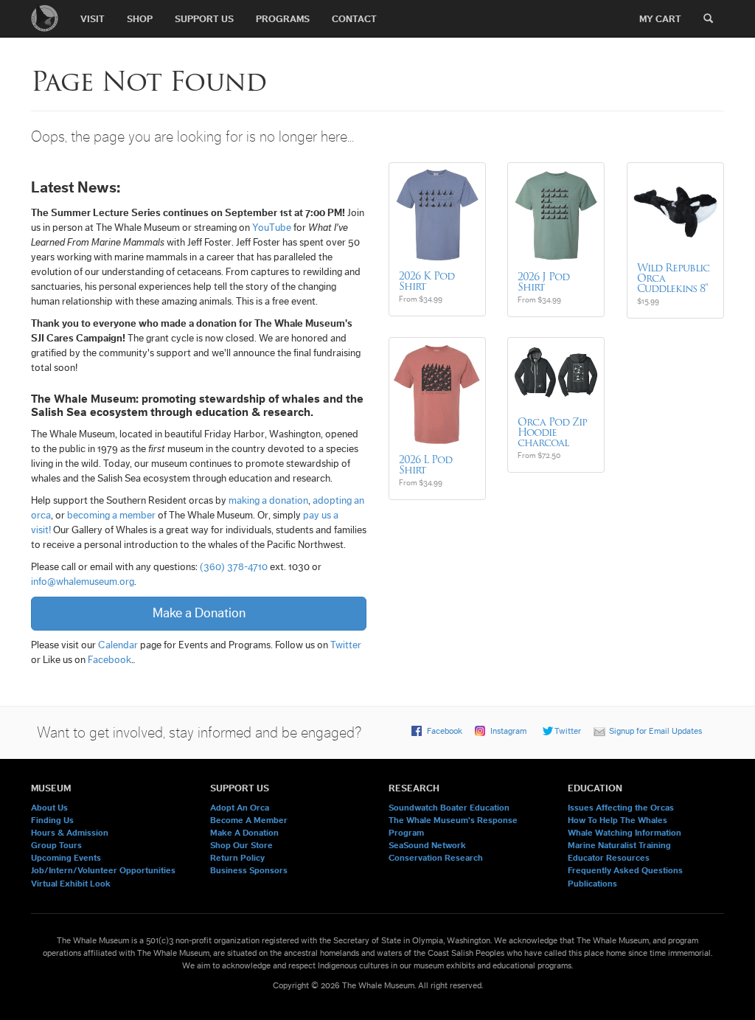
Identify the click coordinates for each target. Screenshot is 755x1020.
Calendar (118, 645)
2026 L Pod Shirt (425, 464)
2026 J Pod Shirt (543, 281)
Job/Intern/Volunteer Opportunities (103, 870)
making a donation (268, 501)
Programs (283, 19)
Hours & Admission (69, 832)
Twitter (345, 645)
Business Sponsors (249, 870)
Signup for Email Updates (655, 730)
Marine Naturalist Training (619, 845)
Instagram (508, 730)
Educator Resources (609, 857)
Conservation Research (436, 857)
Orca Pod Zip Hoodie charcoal (552, 432)
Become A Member (249, 820)
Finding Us (52, 820)
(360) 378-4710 (234, 567)
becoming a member (111, 515)
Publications (592, 883)
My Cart (660, 19)
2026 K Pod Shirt (426, 281)
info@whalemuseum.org (82, 582)
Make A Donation (244, 832)
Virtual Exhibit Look (71, 883)
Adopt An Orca (239, 807)
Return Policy (237, 857)
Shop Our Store (241, 845)
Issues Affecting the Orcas (621, 807)
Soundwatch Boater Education (449, 807)
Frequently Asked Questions (625, 870)
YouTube (271, 228)
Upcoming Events (66, 857)
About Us (49, 807)
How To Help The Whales (617, 820)
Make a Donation (199, 613)
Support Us (204, 19)
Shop (140, 19)
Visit (92, 19)
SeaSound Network (427, 845)
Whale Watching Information (624, 832)
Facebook (109, 660)
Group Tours (56, 845)
